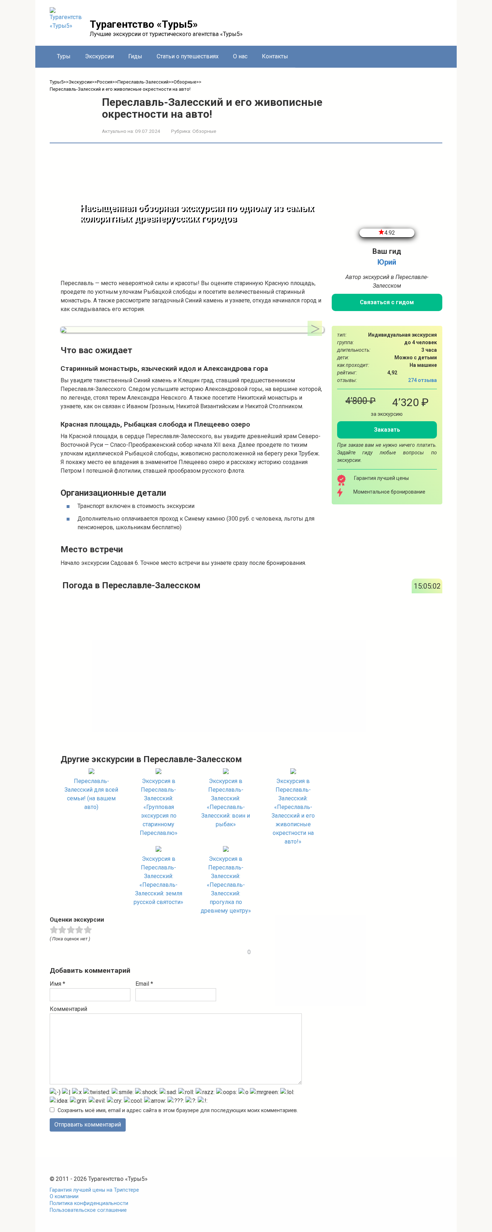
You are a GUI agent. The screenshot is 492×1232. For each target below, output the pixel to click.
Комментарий (68, 1009)
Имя (57, 983)
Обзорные (204, 131)
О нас (240, 56)
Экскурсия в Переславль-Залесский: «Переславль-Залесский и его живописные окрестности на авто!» (293, 811)
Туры (64, 56)
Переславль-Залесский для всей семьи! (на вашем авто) (91, 794)
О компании (64, 1196)
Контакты (275, 56)
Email (144, 983)
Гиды (135, 56)
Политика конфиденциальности (89, 1203)
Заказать (387, 429)
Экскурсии (99, 56)
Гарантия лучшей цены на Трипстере (94, 1190)
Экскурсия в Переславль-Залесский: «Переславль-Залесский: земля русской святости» (158, 880)
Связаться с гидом (387, 302)
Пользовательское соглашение (88, 1210)
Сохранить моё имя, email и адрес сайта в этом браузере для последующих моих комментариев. (178, 1110)
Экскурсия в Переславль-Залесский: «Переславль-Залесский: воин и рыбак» (225, 803)
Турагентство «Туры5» (144, 24)
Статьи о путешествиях (188, 56)
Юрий (386, 262)
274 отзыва (422, 380)
